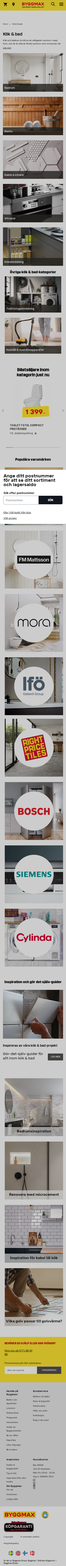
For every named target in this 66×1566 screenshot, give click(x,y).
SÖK (50, 500)
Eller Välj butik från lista (17, 512)
